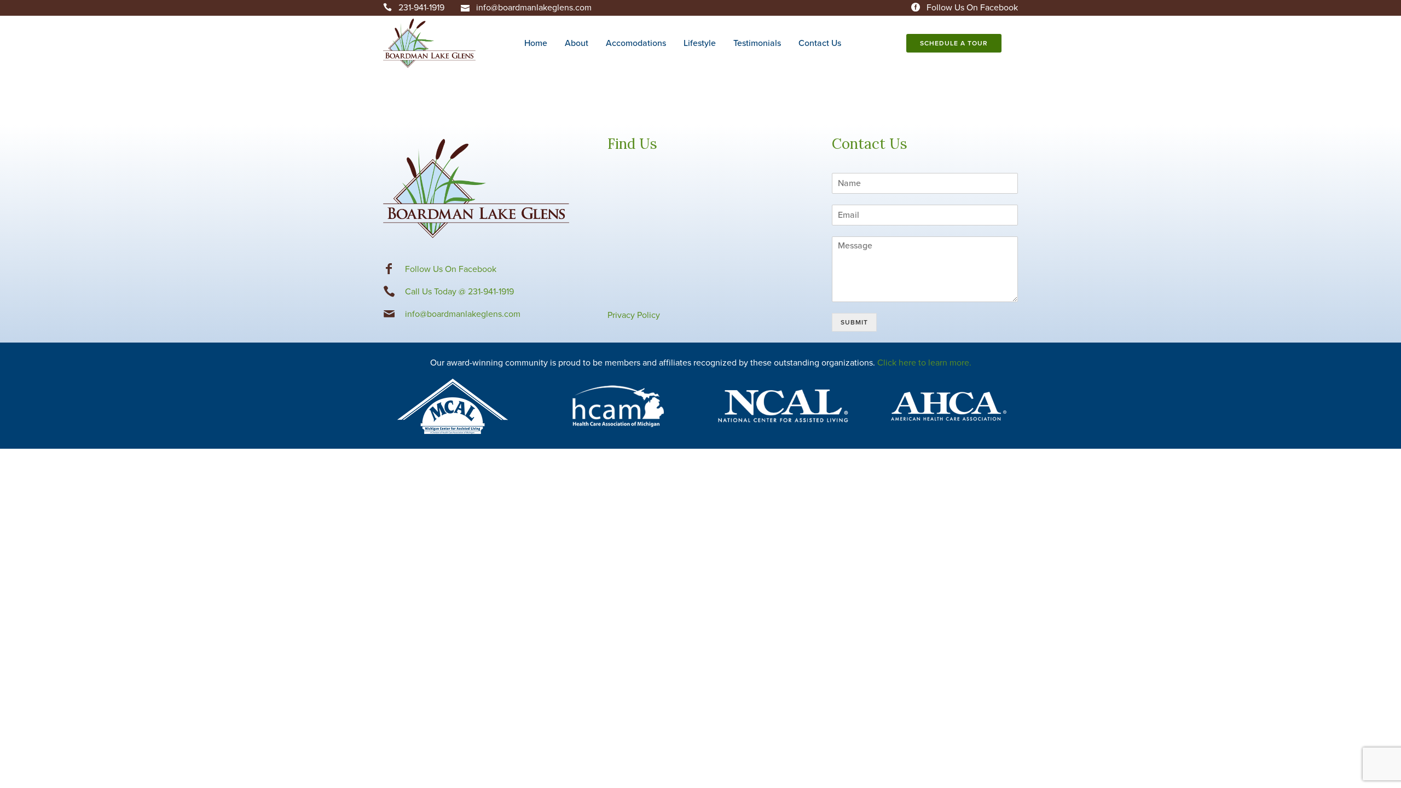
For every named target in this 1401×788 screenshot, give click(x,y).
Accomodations (636, 43)
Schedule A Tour (954, 43)
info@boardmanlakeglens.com (534, 7)
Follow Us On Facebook (972, 7)
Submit (854, 322)
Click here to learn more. (924, 362)
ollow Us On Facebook (453, 269)
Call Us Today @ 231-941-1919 (459, 291)
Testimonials (757, 43)
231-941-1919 (421, 7)
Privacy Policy (633, 315)
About (576, 43)
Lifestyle (700, 43)
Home (535, 43)
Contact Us (819, 43)
